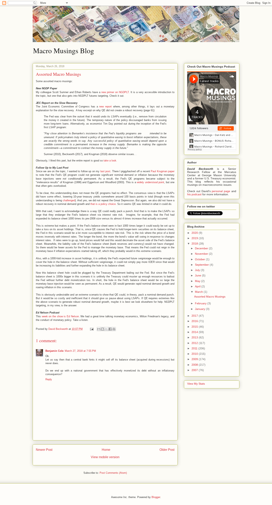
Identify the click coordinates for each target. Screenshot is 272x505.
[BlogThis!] (103, 329)
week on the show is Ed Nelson (60, 316)
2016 (195, 321)
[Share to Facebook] (110, 329)
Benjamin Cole (54, 350)
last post (105, 171)
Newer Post (44, 449)
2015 (195, 326)
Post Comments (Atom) (113, 472)
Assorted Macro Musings (209, 296)
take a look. (110, 160)
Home (106, 449)
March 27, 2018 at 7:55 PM (80, 350)
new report (105, 106)
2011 (195, 348)
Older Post (166, 449)
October (200, 259)
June (198, 275)
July (198, 270)
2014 (195, 332)
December (202, 248)
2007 (195, 370)
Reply (48, 379)
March (199, 291)
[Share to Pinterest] (114, 329)
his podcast (194, 194)
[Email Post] (91, 328)
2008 (195, 364)
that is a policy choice (103, 203)
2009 (195, 359)
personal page (221, 191)
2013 (195, 337)
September (202, 264)
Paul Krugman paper (162, 171)
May (198, 281)
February (201, 303)
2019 (195, 238)
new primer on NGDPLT (115, 92)
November (202, 253)
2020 (195, 232)
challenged (69, 200)
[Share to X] (106, 329)
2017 (195, 315)
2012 (195, 343)
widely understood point (150, 182)
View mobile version (105, 457)
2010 (195, 353)
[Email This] (99, 329)
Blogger (156, 497)
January (200, 308)
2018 (195, 243)
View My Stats (196, 383)
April (198, 286)
